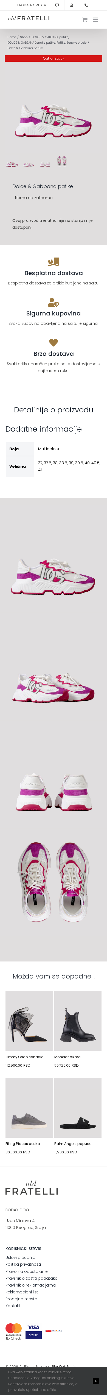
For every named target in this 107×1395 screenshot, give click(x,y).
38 (55, 463)
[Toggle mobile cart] (85, 20)
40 (87, 463)
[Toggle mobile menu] (96, 20)
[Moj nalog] (71, 5)
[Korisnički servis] (57, 5)
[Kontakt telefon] (86, 5)
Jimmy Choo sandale (24, 1056)
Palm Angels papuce (73, 1143)
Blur (55, 1366)
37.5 (47, 463)
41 (40, 470)
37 (40, 463)
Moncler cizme (67, 1056)
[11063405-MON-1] (78, 1004)
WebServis (67, 1366)
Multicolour (49, 449)
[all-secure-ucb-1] (54, 1331)
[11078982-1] (78, 1091)
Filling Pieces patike (22, 1143)
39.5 (79, 463)
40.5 (95, 463)
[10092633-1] (29, 1091)
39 (71, 463)
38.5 (63, 463)
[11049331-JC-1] (29, 1004)
